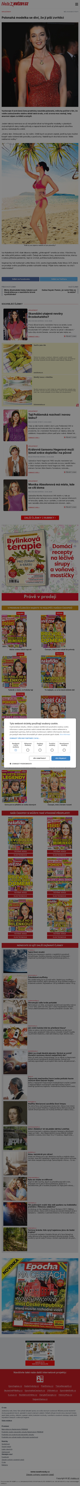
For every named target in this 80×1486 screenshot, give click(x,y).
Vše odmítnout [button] (39, 758)
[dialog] (40, 743)
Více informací (65, 734)
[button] (40, 738)
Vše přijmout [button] (60, 758)
